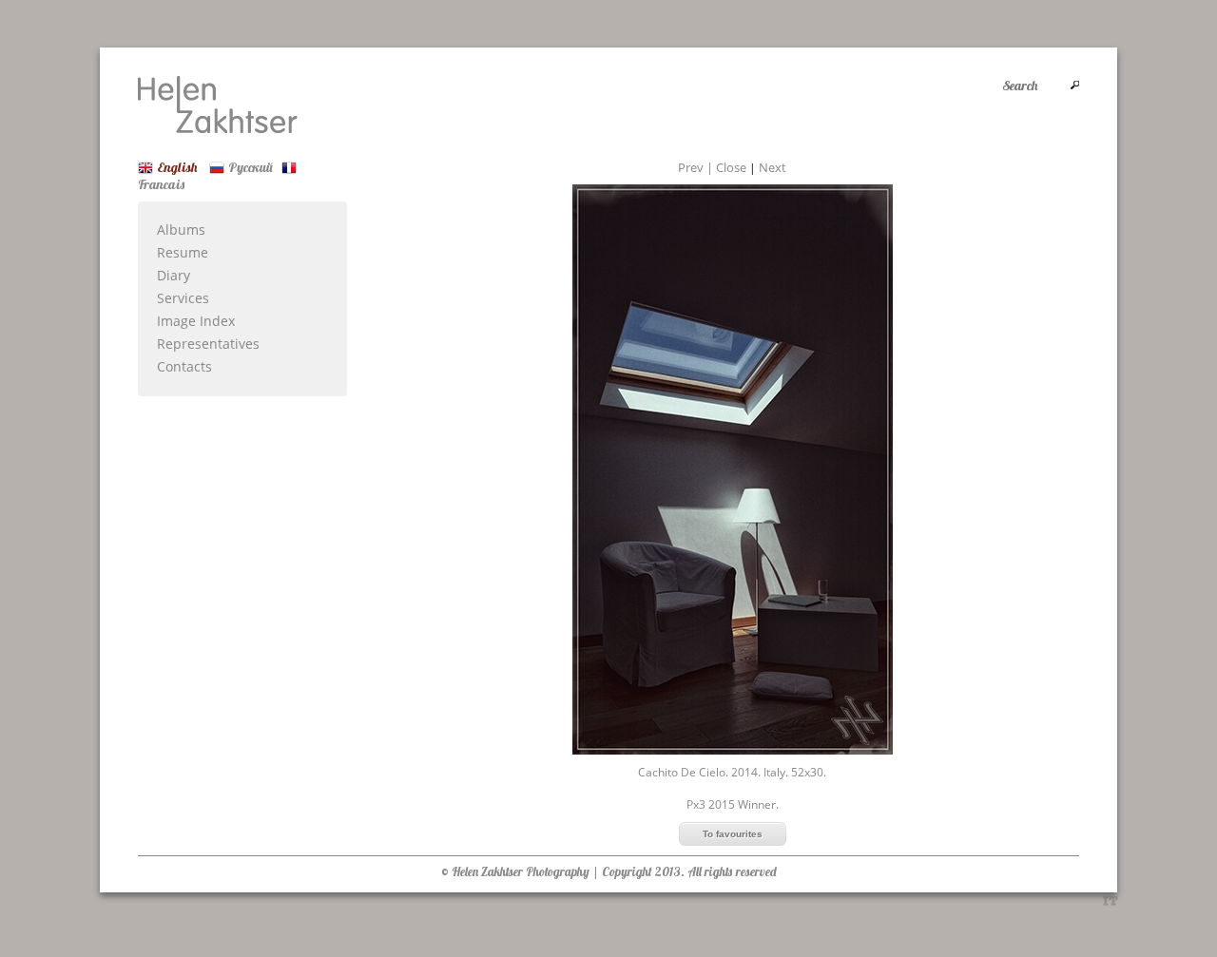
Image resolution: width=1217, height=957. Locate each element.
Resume (182, 252)
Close (731, 167)
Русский (250, 167)
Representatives (208, 344)
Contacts (184, 366)
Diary (173, 275)
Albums (181, 229)
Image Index (196, 321)
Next (772, 167)
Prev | (697, 167)
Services (183, 298)
